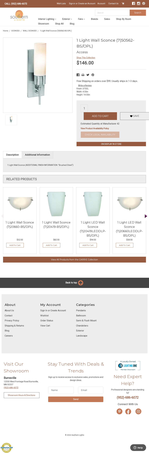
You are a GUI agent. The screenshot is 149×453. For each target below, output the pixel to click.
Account (101, 3)
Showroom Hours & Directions (21, 395)
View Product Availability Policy (95, 128)
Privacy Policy (12, 320)
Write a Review (85, 85)
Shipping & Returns (14, 325)
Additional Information (37, 154)
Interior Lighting (46, 19)
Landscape (81, 335)
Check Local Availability (100, 134)
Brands (94, 19)
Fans (80, 19)
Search (137, 12)
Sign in (72, 3)
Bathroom (81, 315)
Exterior (66, 19)
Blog (72, 23)
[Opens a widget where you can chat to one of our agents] (138, 448)
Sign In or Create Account (53, 310)
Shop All (59, 23)
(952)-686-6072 (11, 387)
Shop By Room (123, 19)
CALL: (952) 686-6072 (16, 3)
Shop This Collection (86, 57)
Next (146, 216)
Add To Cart (15, 245)
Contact (8, 315)
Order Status (46, 320)
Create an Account (86, 3)
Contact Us (113, 3)
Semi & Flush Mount (86, 320)
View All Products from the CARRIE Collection (74, 259)
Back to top (71, 282)
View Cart (45, 325)
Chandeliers (82, 325)
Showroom (43, 23)
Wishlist (44, 315)
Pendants (81, 310)
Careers (9, 335)
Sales (107, 19)
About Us (9, 310)
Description (12, 154)
